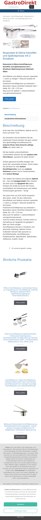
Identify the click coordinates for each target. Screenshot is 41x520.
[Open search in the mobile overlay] (20, 7)
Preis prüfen (9, 99)
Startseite (6, 16)
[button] (35, 26)
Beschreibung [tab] (10, 115)
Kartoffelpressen (17, 16)
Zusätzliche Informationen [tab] (15, 119)
